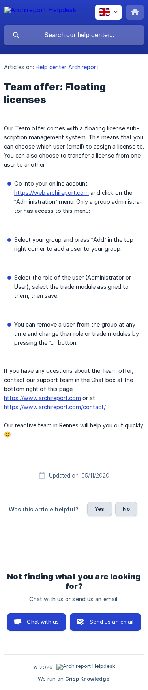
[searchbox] (74, 35)
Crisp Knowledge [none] (87, 678)
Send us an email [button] (111, 622)
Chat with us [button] (43, 622)
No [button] (126, 509)
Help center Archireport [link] (67, 67)
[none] (40, 11)
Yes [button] (99, 509)
